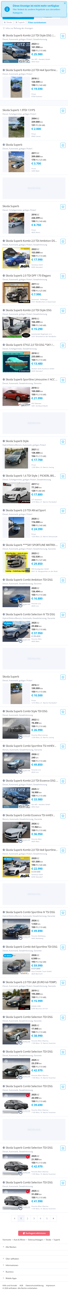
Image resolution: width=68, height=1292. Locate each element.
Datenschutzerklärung (34, 1285)
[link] (14, 1218)
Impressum (50, 1285)
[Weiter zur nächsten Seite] (53, 1218)
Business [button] (10, 1271)
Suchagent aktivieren (36, 1233)
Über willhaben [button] (12, 1258)
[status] (34, 9)
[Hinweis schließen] (65, 3)
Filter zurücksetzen (37, 22)
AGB (21, 1285)
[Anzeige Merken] (62, 36)
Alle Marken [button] (11, 1247)
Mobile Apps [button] (11, 1278)
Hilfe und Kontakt (10, 1285)
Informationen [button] (12, 1265)
